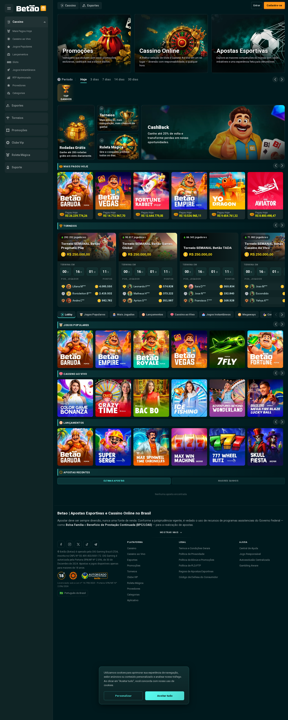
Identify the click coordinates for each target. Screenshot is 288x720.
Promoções (133, 565)
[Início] (27, 8)
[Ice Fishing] (189, 398)
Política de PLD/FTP (190, 565)
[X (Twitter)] (78, 544)
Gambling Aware (248, 565)
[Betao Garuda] (75, 349)
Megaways (249, 314)
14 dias (119, 79)
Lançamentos (154, 314)
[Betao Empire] (113, 349)
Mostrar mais (169, 532)
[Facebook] (60, 544)
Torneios (132, 571)
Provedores (133, 588)
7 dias (106, 79)
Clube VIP (132, 577)
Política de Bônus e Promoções (196, 559)
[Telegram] (95, 544)
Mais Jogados (125, 314)
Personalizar (123, 695)
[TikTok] (86, 544)
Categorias (133, 594)
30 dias (133, 79)
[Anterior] (275, 79)
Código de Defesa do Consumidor (198, 577)
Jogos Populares (94, 314)
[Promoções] (43, 8)
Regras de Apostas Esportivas (196, 571)
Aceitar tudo (164, 695)
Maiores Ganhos (228, 481)
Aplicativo (133, 600)
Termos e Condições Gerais (194, 548)
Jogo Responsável (250, 554)
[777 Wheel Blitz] (227, 447)
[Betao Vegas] (189, 349)
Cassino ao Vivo (185, 314)
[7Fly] (227, 349)
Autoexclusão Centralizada (254, 559)
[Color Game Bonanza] (75, 398)
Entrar (256, 5)
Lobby (68, 314)
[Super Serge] (113, 447)
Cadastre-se (274, 5)
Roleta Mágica (135, 583)
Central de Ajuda (248, 548)
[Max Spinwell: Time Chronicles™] (151, 447)
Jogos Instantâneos (218, 314)
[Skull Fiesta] (265, 447)
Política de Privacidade (191, 554)
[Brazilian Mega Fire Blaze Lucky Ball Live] (265, 398)
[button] (26, 21)
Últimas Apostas (114, 481)
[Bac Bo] (151, 398)
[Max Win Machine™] (189, 447)
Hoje (83, 79)
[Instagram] (69, 544)
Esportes (93, 5)
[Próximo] (282, 79)
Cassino (70, 5)
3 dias (94, 79)
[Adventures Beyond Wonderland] (227, 398)
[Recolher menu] (9, 8)
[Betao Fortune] (265, 349)
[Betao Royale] (151, 349)
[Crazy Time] (113, 398)
